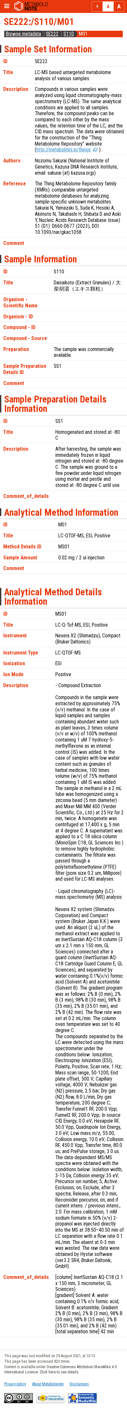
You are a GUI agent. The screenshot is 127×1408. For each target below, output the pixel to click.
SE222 (52, 34)
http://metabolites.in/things (63, 150)
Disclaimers (79, 1384)
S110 (69, 34)
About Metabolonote (48, 1384)
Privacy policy (15, 1384)
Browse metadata (23, 34)
